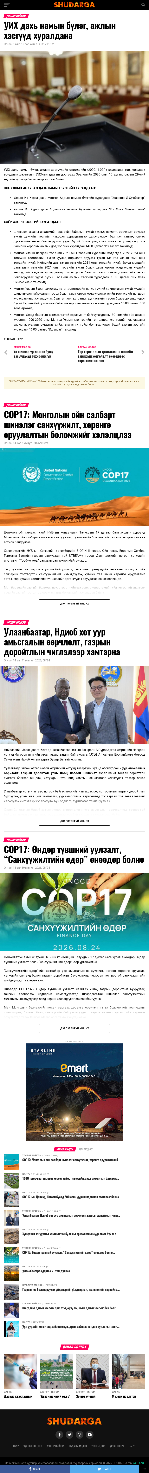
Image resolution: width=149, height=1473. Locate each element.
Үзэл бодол (98, 1446)
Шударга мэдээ (78, 1446)
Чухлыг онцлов (32, 1446)
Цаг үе (132, 1446)
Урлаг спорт (117, 1446)
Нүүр (16, 1446)
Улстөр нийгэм (55, 1446)
